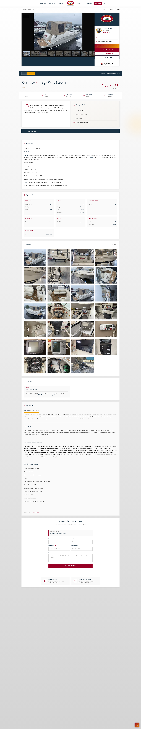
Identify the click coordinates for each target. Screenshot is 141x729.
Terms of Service (84, 571)
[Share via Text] (114, 9)
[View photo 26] (59, 365)
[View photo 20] (106, 329)
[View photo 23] (82, 347)
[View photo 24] (106, 347)
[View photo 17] (35, 329)
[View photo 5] (35, 275)
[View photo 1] (35, 257)
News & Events (88, 3)
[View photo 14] (59, 311)
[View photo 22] (59, 347)
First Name (51, 538)
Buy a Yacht (43, 3)
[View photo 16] (106, 311)
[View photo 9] (35, 293)
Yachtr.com (36, 512)
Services (61, 3)
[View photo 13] (35, 311)
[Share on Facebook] (107, 9)
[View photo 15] (82, 311)
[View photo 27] (82, 365)
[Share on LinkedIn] (111, 9)
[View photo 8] (106, 275)
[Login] (104, 3)
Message (50, 552)
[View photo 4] (106, 257)
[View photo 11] (82, 293)
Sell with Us (52, 3)
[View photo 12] (106, 293)
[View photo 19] (82, 329)
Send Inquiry (71, 565)
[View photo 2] (59, 257)
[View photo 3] (82, 257)
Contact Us (98, 3)
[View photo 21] (35, 347)
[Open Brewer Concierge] (137, 725)
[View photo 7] (82, 275)
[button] (25, 31)
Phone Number (74, 545)
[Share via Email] (118, 9)
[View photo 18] (59, 329)
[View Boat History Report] (107, 64)
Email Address (52, 545)
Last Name (73, 538)
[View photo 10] (59, 293)
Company (79, 3)
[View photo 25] (35, 365)
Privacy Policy (76, 571)
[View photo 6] (59, 275)
